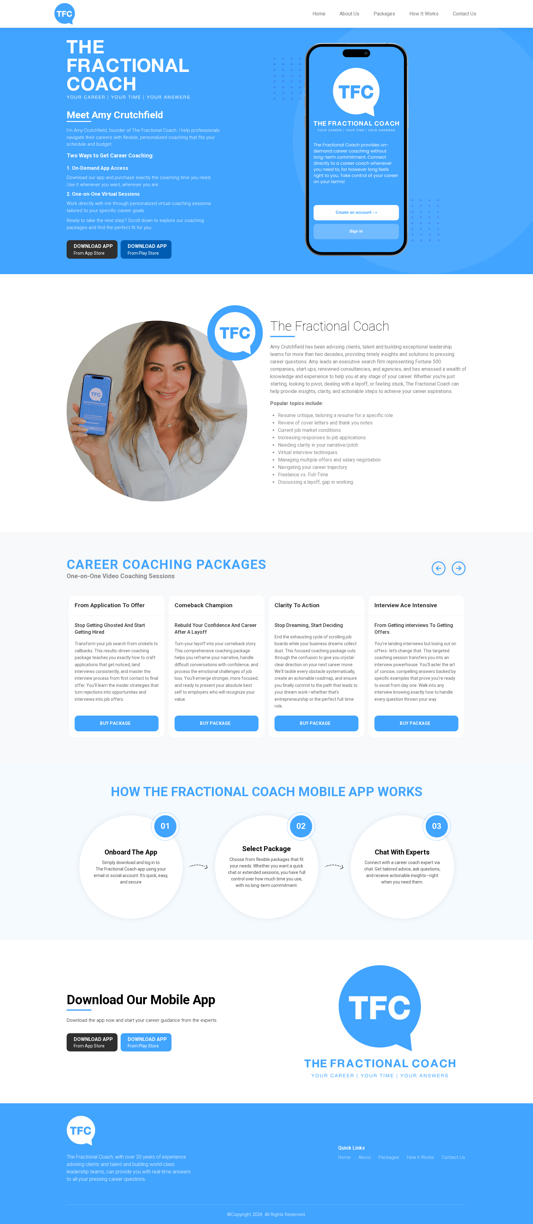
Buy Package (115, 723)
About (364, 1157)
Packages (384, 14)
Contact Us (464, 14)
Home (318, 14)
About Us (349, 14)
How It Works (424, 14)
